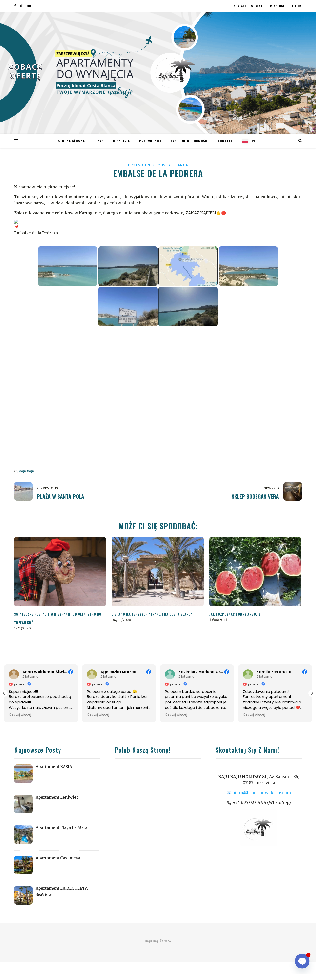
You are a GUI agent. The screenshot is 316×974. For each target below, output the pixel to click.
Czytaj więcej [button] (20, 715)
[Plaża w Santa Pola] (23, 491)
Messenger (278, 6)
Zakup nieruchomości (190, 140)
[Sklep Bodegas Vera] (292, 491)
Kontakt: (241, 6)
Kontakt (225, 140)
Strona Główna (71, 140)
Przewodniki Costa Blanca (158, 165)
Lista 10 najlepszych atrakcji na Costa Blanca (152, 614)
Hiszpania (121, 140)
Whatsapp (259, 6)
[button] (312, 693)
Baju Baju (26, 471)
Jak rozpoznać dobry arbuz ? (235, 614)
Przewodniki (150, 140)
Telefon (296, 6)
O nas (99, 140)
